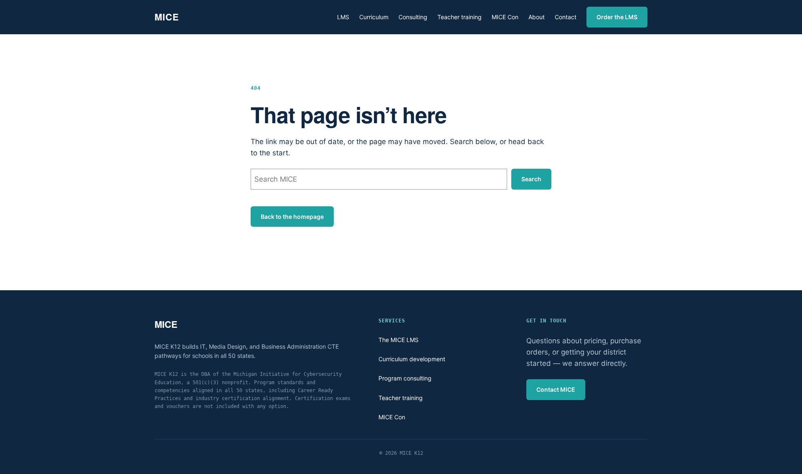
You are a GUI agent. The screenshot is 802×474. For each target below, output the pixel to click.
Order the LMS (616, 16)
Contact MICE (555, 389)
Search (531, 179)
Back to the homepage (292, 216)
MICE (167, 16)
